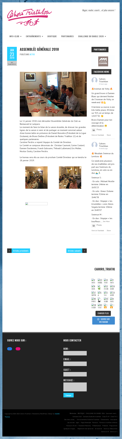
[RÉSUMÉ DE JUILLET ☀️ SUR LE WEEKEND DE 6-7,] (106, 299)
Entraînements (33, 36)
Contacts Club (77, 417)
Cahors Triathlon (103, 80)
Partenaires (67, 36)
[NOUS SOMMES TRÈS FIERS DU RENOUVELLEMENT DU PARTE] (112, 299)
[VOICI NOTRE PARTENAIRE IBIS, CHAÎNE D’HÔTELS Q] (94, 281)
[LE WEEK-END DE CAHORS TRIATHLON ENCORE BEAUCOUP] (94, 293)
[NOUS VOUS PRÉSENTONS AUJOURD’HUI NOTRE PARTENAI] (94, 287)
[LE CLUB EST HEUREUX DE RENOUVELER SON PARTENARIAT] (106, 287)
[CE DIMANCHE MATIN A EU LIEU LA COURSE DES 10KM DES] (100, 281)
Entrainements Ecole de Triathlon (88, 419)
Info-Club (14, 36)
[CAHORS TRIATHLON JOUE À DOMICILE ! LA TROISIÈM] (112, 293)
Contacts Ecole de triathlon (92, 417)
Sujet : (67, 370)
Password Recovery (85, 426)
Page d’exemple (86, 422)
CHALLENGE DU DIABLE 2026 (91, 36)
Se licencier (98, 429)
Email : (67, 359)
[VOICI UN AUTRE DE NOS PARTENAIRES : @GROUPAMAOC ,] (112, 281)
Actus (32, 54)
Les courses (71, 422)
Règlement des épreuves (85, 429)
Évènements (105, 419)
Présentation (96, 426)
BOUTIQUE (52, 36)
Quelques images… (70, 429)
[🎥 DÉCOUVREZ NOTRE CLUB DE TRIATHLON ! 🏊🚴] (100, 299)
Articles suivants (74, 250)
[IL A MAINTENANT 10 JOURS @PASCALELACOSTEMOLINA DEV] (100, 293)
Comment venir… (111, 413)
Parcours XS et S (71, 426)
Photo (99, 129)
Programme (113, 426)
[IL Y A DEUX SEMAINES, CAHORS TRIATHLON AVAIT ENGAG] (106, 293)
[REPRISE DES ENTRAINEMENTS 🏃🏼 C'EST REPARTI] (94, 299)
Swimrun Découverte (110, 429)
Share (109, 135)
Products (105, 426)
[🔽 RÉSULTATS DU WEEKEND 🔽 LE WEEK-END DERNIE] (112, 306)
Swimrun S (113, 432)
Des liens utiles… (69, 419)
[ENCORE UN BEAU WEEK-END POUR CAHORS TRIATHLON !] (94, 306)
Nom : (66, 349)
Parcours (95, 422)
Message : (68, 380)
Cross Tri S (114, 417)
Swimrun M (105, 432)
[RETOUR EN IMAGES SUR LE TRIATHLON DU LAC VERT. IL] (100, 306)
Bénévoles (73, 413)
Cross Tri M (105, 417)
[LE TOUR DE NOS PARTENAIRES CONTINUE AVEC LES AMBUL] (106, 281)
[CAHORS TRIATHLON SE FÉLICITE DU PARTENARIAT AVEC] (112, 287)
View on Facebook (98, 135)
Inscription (113, 419)
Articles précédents (21, 250)
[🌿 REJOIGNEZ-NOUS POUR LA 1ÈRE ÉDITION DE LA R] (100, 287)
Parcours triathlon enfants (108, 422)
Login (77, 422)
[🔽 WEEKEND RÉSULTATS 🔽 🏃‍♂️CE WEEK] (106, 306)
